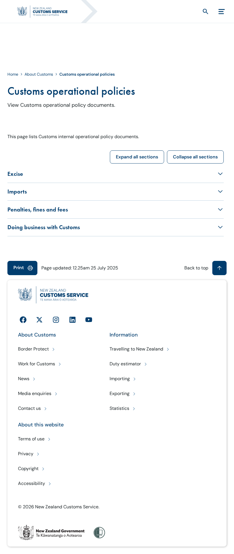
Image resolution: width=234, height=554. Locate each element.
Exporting (120, 393)
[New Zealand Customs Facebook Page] (23, 319)
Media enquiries (34, 393)
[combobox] (195, 11)
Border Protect (33, 349)
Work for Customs (36, 364)
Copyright (28, 469)
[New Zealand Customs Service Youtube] (89, 319)
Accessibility (31, 483)
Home (12, 74)
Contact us (29, 408)
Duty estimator (125, 364)
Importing (120, 379)
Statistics (119, 408)
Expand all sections (137, 157)
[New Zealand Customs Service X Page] (39, 319)
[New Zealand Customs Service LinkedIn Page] (72, 319)
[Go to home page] (56, 11)
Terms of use (31, 439)
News (23, 379)
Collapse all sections (195, 157)
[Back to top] (219, 268)
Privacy (25, 454)
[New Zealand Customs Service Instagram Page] (56, 319)
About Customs (39, 74)
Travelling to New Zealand (136, 349)
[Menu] (221, 11)
